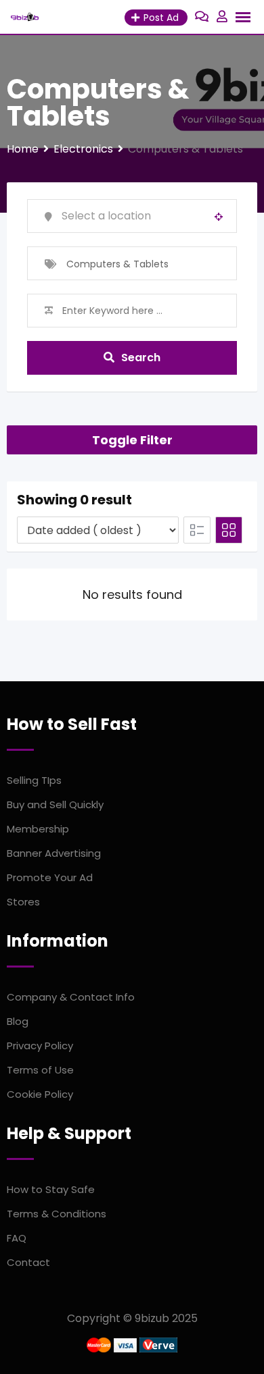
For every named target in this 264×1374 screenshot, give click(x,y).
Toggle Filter (132, 439)
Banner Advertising (54, 853)
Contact (28, 1262)
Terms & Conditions (56, 1214)
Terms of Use (40, 1070)
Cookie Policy (40, 1094)
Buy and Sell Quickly (55, 804)
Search (140, 357)
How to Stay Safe (51, 1189)
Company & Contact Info (71, 997)
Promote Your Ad (50, 877)
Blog (17, 1021)
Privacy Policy (40, 1045)
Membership (38, 829)
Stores (23, 902)
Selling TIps (34, 780)
